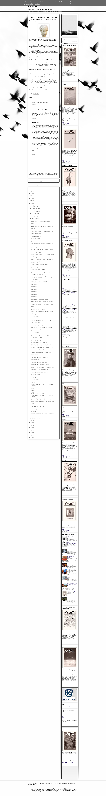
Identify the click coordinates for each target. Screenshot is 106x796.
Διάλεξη (32, 306)
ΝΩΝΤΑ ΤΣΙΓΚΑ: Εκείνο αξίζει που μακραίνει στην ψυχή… (43, 276)
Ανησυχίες (33, 390)
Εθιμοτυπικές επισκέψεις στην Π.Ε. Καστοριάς (40, 350)
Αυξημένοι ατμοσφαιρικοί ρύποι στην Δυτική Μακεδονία (42, 259)
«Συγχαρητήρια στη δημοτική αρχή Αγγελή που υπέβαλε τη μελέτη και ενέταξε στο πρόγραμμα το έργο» (72, 584)
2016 (31, 422)
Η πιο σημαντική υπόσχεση (36, 267)
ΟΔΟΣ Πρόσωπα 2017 (35, 370)
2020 (31, 200)
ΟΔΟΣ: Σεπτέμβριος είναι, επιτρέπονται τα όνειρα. (41, 388)
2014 (31, 425)
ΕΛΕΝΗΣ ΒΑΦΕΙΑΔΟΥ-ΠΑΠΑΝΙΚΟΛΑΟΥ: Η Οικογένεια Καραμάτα (42, 396)
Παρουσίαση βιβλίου (35, 359)
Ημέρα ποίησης (34, 284)
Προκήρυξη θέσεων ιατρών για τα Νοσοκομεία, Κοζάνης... (42, 304)
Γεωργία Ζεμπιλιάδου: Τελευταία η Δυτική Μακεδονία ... (42, 243)
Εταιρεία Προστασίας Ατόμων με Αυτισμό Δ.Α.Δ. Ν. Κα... (42, 347)
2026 (31, 190)
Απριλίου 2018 (34, 218)
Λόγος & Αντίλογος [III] (36, 252)
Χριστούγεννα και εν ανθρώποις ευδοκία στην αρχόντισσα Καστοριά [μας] (71, 550)
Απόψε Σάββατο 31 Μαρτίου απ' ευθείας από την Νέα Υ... (42, 221)
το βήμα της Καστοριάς (66, 123)
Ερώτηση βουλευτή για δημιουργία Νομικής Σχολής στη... (42, 303)
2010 (31, 432)
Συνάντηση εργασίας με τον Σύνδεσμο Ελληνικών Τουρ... (42, 226)
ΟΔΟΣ (63, 78)
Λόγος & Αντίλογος (35, 247)
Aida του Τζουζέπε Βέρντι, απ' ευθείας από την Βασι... (41, 327)
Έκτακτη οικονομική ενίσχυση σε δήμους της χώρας (41, 272)
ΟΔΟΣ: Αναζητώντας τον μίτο (37, 262)
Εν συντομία (33, 234)
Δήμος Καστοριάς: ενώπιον (71, 569)
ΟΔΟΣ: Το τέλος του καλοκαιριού (37, 297)
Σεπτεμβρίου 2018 (35, 210)
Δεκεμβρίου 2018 (35, 205)
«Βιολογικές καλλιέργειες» (36, 261)
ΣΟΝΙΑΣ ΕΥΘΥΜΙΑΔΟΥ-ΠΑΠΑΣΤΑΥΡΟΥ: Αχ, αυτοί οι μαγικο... (42, 385)
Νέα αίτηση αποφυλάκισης (36, 251)
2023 (31, 195)
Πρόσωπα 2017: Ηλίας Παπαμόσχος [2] (38, 340)
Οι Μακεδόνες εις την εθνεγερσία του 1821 (39, 264)
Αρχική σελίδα (43, 181)
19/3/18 (38, 100)
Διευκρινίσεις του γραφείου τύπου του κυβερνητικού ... (42, 344)
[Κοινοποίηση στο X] (36, 94)
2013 (31, 427)
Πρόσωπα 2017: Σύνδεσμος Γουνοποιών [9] (39, 372)
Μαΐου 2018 (34, 216)
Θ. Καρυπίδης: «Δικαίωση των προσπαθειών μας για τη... (42, 301)
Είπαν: (32, 223)
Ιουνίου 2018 (34, 215)
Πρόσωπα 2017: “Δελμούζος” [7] (37, 365)
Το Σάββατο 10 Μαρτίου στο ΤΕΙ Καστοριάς (39, 393)
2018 (31, 203)
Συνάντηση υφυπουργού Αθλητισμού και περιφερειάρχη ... (42, 355)
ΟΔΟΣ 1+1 (33, 229)
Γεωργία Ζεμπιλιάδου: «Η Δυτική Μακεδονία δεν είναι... (42, 256)
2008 (31, 435)
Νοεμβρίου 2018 (35, 206)
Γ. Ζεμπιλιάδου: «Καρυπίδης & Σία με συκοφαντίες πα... (42, 231)
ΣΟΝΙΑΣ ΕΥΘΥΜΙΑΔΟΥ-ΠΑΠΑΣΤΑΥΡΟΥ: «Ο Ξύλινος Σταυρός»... (41, 318)
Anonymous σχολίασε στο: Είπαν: (67, 320)
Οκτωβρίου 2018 (35, 208)
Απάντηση (34, 104)
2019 (31, 201)
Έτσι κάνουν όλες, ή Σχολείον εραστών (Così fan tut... (41, 335)
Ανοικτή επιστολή (34, 271)
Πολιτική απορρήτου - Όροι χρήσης (56, 11)
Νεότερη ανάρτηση (33, 181)
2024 (31, 193)
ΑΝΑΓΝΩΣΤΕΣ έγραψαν (71, 563)
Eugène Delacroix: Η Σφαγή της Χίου (38, 269)
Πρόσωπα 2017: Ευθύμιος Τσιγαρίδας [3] (39, 345)
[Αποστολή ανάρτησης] (32, 93)
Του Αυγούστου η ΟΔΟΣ (71, 591)
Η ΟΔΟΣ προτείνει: (35, 354)
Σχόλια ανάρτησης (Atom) (46, 185)
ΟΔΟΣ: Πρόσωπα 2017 (35, 322)
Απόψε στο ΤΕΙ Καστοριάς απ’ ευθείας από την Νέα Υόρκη (42, 367)
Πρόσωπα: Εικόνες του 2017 (36, 324)
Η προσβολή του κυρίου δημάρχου (71, 557)
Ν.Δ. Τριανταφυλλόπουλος (66, 716)
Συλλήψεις (33, 224)
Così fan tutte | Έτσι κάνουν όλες (37, 274)
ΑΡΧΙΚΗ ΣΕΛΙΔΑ (32, 11)
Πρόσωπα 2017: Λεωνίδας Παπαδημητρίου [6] (40, 364)
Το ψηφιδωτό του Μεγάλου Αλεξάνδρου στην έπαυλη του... (42, 249)
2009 (31, 434)
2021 (31, 198)
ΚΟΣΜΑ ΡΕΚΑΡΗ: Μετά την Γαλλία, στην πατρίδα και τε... (43, 254)
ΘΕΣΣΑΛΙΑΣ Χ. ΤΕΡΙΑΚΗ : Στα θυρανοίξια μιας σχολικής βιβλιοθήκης (72, 577)
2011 (31, 430)
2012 (31, 429)
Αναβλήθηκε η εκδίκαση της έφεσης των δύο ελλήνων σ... (42, 398)
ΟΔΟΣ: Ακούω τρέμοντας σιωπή (37, 406)
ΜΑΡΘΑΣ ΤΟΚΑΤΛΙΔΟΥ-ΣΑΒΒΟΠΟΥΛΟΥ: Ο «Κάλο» (41, 387)
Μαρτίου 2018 (34, 220)
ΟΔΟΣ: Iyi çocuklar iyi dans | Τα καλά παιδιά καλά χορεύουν (72, 543)
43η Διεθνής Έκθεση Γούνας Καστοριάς (38, 309)
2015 (31, 424)
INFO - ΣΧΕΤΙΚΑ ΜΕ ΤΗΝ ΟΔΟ (42, 11)
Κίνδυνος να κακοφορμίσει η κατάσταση (39, 342)
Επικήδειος (33, 228)
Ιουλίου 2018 (34, 213)
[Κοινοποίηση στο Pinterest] (38, 94)
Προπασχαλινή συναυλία (36, 233)
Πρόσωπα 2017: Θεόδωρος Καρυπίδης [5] (39, 362)
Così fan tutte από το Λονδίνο (36, 236)
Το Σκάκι (33, 241)
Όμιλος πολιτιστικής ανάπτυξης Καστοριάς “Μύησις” (41, 352)
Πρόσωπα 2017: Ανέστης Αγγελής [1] (38, 329)
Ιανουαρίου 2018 (35, 418)
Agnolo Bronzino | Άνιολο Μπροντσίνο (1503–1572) (40, 299)
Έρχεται (33, 313)
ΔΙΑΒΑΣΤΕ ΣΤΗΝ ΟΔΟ (35, 238)
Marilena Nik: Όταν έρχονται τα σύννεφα (39, 281)
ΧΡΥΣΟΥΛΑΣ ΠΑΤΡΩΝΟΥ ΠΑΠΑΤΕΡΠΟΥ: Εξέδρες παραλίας (43, 404)
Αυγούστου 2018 (35, 211)
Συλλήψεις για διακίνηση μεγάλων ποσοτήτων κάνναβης (42, 311)
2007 (31, 437)
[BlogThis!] (35, 94)
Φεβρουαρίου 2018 (35, 417)
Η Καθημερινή (64, 717)
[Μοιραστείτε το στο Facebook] (37, 94)
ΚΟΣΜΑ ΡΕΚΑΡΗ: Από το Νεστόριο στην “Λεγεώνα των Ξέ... (43, 401)
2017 (31, 420)
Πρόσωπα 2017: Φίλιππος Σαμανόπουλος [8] (39, 369)
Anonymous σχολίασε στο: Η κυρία (67, 304)
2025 (31, 191)
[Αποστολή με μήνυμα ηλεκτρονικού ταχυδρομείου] (34, 94)
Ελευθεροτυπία (64, 724)
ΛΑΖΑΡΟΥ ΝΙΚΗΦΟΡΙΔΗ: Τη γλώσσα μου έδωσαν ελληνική (42, 240)
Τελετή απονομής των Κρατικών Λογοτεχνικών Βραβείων (42, 399)
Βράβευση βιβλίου (34, 279)
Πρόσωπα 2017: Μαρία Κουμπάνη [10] (38, 376)
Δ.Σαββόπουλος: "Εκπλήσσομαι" (37, 337)
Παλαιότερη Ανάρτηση (53, 181)
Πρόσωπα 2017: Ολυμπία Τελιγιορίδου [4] (39, 357)
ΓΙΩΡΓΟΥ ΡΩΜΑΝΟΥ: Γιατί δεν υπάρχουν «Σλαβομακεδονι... (43, 320)
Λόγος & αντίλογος (70, 536)
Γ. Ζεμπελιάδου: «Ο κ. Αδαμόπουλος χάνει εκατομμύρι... (42, 339)
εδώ (45, 89)
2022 (31, 196)
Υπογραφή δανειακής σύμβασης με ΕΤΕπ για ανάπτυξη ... (42, 349)
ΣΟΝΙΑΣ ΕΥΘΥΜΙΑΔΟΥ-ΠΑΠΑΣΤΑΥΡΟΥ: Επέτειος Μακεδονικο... (41, 245)
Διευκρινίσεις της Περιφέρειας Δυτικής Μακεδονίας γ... (42, 307)
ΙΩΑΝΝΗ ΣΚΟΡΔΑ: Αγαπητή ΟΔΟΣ (71, 597)
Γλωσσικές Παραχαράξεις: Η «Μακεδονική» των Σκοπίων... (42, 413)
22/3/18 (38, 122)
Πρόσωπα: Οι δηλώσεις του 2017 (37, 325)
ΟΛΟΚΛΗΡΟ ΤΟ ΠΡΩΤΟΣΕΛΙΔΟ (67, 762)
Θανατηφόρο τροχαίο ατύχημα (37, 330)
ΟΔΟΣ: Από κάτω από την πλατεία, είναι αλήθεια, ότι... (42, 266)
